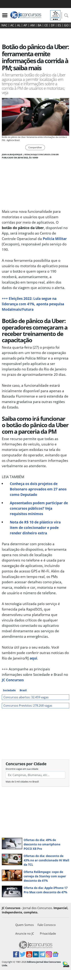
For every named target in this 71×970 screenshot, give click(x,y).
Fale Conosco (47, 925)
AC (12, 25)
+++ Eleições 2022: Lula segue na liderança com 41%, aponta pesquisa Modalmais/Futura (33, 304)
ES (59, 25)
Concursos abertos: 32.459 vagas (26, 697)
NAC (4, 25)
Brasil (23, 690)
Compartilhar (35, 147)
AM (32, 25)
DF (53, 25)
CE (46, 25)
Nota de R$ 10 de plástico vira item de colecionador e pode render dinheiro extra (35, 527)
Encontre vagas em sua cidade (22, 768)
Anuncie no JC (24, 934)
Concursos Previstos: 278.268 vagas (27, 706)
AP (25, 25)
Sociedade (9, 690)
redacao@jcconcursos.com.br (41, 154)
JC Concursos (13, 679)
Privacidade (48, 934)
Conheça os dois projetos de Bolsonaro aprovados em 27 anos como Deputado (38, 489)
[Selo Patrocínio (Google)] (55, 15)
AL (18, 25)
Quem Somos (24, 925)
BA (39, 25)
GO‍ (66, 25)
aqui (33, 658)
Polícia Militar (55, 238)
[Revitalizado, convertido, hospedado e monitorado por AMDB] (66, 964)
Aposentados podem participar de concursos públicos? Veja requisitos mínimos (39, 508)
